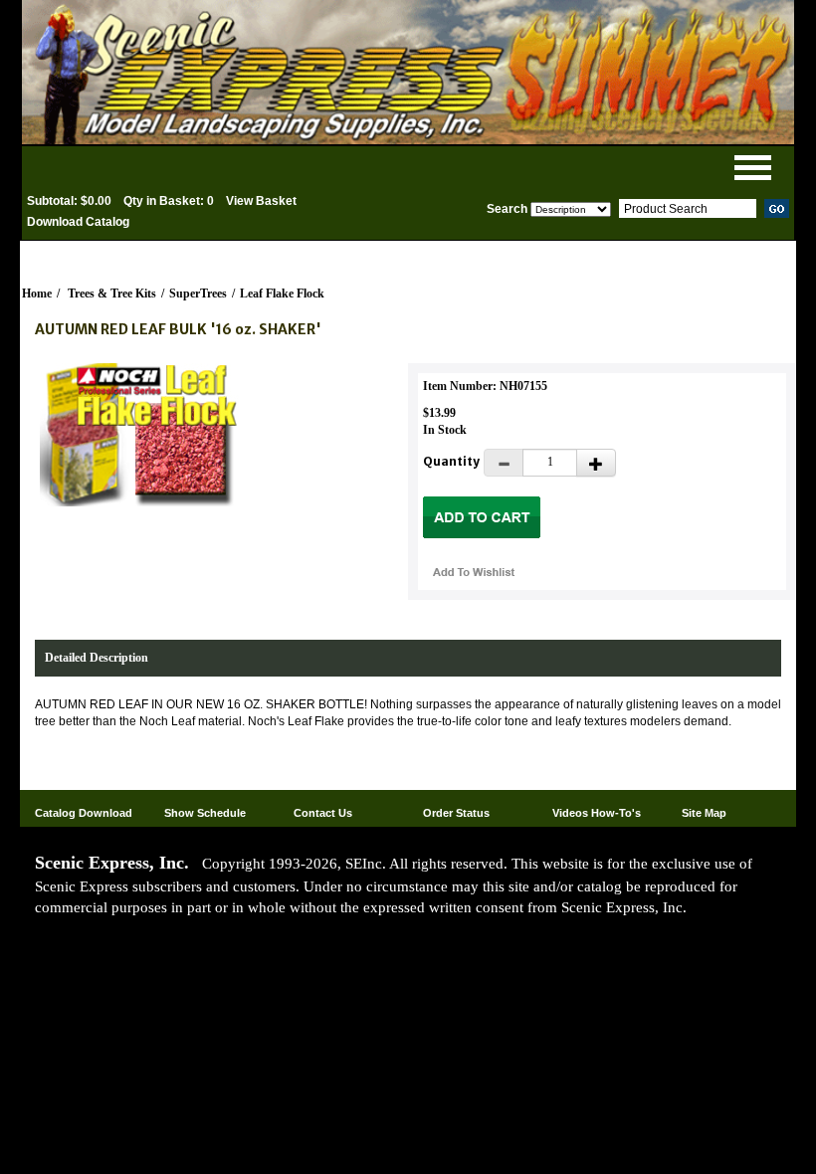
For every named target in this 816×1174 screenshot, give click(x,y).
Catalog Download (83, 813)
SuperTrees (198, 293)
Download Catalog (78, 222)
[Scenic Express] (408, 72)
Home (37, 293)
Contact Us (323, 813)
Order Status (456, 813)
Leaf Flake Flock (282, 293)
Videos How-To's (596, 813)
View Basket (261, 201)
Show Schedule (205, 813)
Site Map (704, 813)
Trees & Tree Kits (112, 293)
